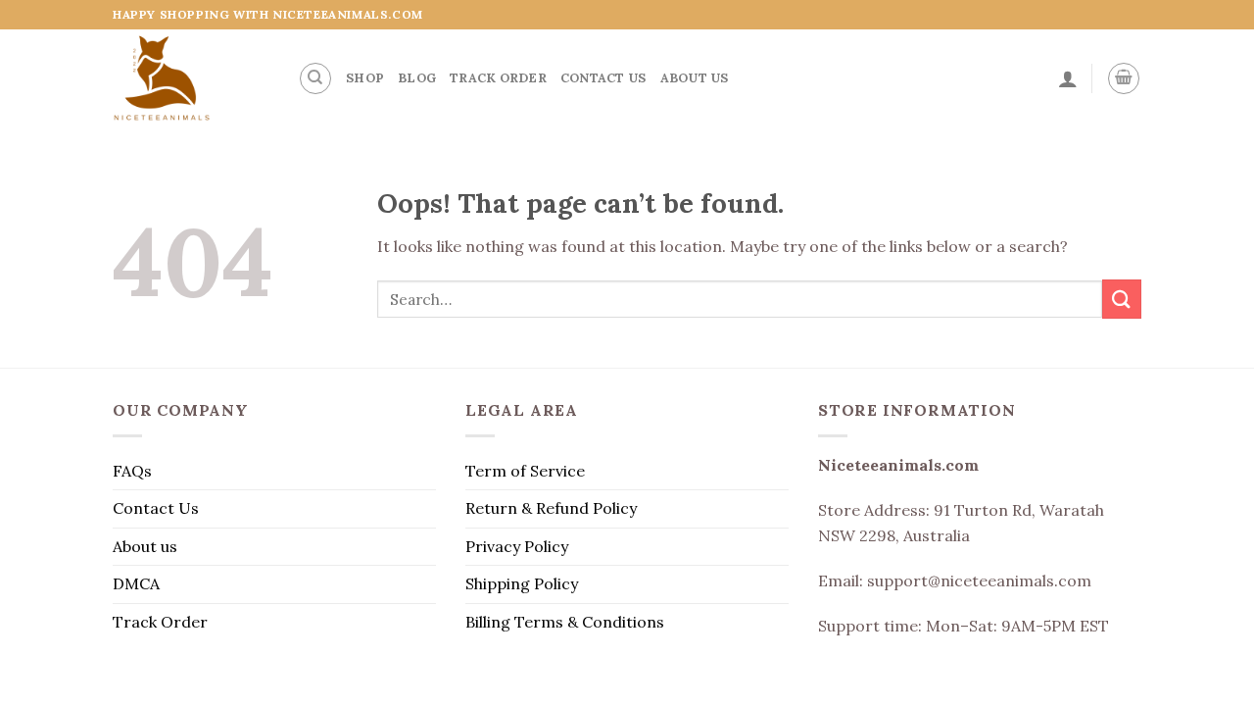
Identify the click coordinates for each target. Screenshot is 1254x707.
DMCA (136, 583)
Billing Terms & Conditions (564, 621)
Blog (417, 78)
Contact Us (603, 78)
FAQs (132, 470)
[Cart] (1123, 78)
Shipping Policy (521, 583)
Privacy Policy (516, 546)
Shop (365, 78)
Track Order (498, 78)
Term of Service (525, 470)
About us (694, 78)
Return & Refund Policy (551, 508)
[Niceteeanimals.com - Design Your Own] (190, 78)
